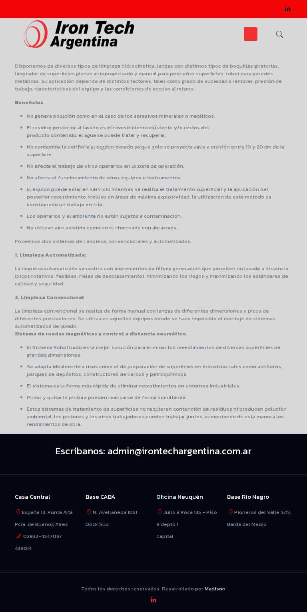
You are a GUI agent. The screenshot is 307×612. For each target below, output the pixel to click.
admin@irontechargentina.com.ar (179, 451)
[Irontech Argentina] (79, 34)
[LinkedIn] (288, 8)
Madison (215, 588)
